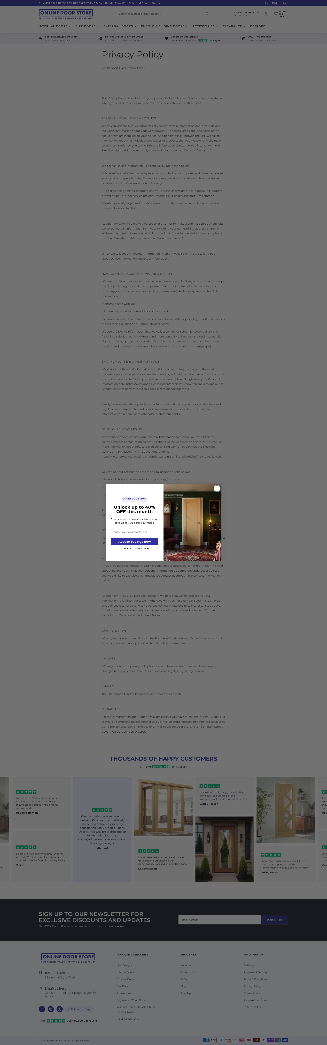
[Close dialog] (217, 488)
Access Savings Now (134, 541)
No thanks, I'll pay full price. (134, 548)
